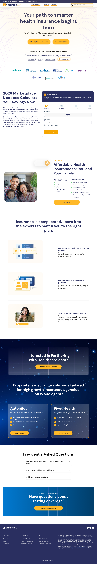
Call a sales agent (83, 5)
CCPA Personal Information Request (78, 549)
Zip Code (47, 119)
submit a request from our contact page (79, 547)
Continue (51, 132)
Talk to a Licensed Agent (48, 508)
